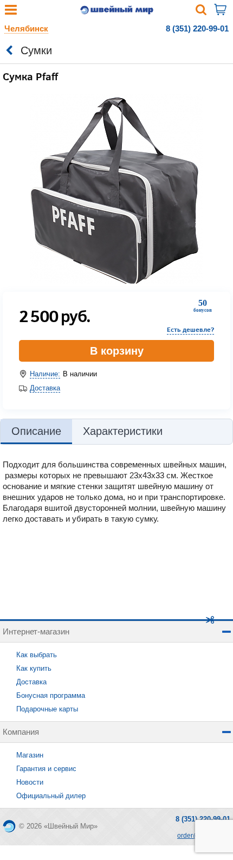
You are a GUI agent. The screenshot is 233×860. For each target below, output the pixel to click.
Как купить (33, 668)
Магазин (29, 755)
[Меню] (11, 12)
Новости (29, 782)
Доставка (45, 388)
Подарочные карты (47, 709)
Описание (36, 431)
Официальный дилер (51, 796)
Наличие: (45, 374)
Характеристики (123, 431)
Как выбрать (36, 655)
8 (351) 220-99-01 (197, 28)
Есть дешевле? (190, 329)
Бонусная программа (50, 695)
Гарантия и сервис (46, 769)
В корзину (117, 351)
